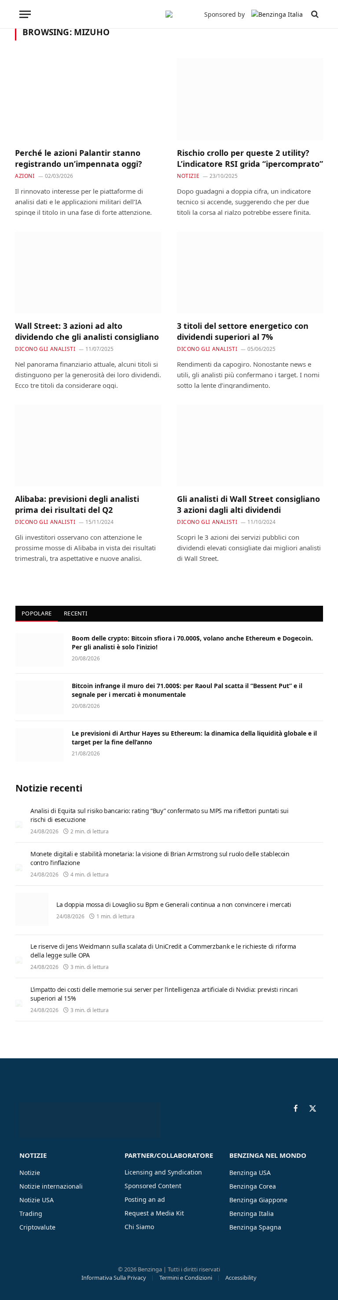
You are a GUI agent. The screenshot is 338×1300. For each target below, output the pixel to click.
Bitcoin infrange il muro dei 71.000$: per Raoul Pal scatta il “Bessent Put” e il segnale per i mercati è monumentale (187, 690)
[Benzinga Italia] (169, 14)
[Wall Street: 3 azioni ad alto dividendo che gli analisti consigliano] (88, 273)
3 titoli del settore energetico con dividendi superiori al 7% (243, 331)
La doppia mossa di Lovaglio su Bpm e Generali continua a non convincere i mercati (173, 904)
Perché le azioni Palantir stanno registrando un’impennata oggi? (78, 158)
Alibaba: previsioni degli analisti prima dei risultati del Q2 (77, 504)
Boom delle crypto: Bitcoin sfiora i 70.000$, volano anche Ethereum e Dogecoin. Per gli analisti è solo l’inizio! (192, 642)
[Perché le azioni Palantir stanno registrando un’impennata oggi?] (88, 99)
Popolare (36, 613)
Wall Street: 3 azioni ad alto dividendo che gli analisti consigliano (87, 331)
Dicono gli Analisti (45, 349)
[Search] (314, 14)
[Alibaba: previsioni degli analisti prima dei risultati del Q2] (88, 446)
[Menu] (25, 14)
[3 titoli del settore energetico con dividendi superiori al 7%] (250, 273)
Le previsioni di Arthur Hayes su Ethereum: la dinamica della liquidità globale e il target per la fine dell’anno (194, 737)
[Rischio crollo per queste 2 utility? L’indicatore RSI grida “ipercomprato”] (250, 99)
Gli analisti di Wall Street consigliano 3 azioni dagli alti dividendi (248, 504)
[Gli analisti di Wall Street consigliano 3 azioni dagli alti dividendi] (250, 446)
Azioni (25, 176)
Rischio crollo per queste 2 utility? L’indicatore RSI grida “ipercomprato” (250, 158)
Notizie (188, 176)
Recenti (75, 613)
